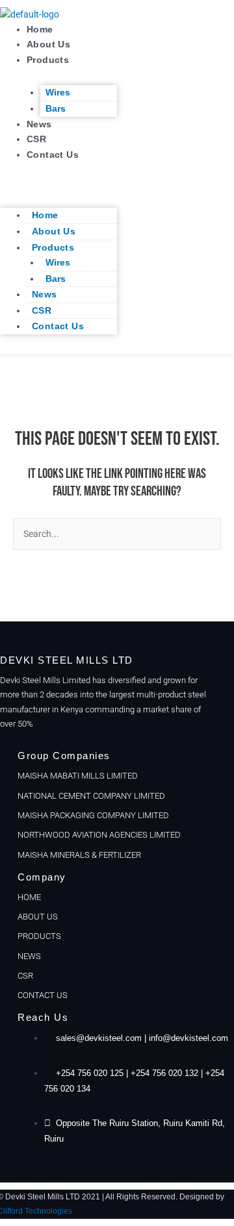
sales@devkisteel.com (99, 1038)
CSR (36, 139)
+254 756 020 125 (90, 1073)
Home (40, 29)
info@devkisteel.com (188, 1038)
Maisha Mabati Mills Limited (78, 776)
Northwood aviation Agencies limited (99, 835)
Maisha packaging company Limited (93, 815)
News (39, 124)
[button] (58, 183)
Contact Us (53, 155)
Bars (56, 109)
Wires (58, 92)
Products (48, 60)
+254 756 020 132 (164, 1073)
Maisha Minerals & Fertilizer (79, 855)
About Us (48, 44)
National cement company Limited (91, 796)
